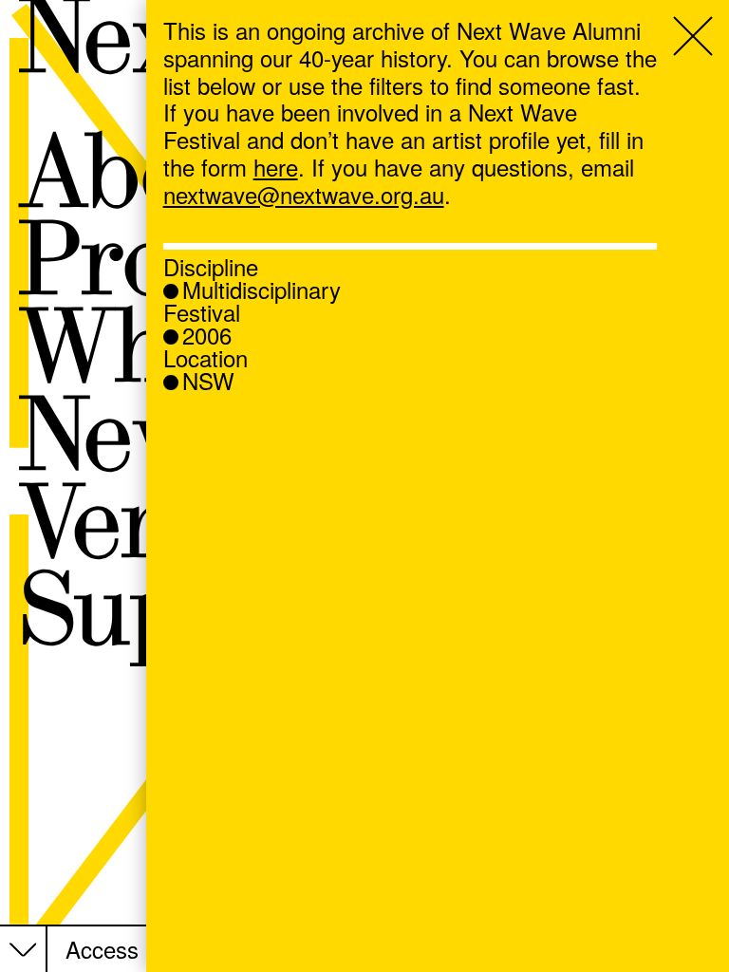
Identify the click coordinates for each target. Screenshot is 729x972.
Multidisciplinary (261, 289)
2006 (207, 335)
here (275, 166)
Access (102, 949)
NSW (208, 380)
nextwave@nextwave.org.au (303, 194)
